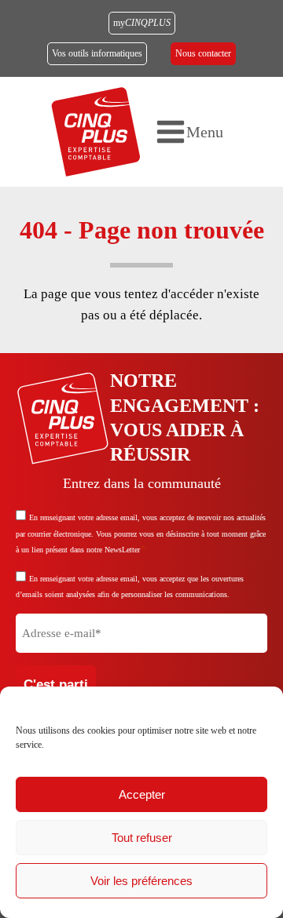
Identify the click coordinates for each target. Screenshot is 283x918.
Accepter (142, 794)
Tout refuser (142, 837)
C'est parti (56, 684)
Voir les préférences (141, 880)
